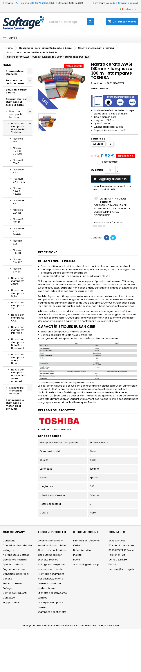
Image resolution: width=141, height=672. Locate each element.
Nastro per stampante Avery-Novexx (17, 359)
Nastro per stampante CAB (17, 317)
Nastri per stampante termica (16, 114)
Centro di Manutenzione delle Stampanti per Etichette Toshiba (52, 554)
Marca (95, 88)
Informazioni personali (86, 540)
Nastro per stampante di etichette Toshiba (18, 128)
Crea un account (128, 3)
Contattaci (9, 597)
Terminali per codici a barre (15, 82)
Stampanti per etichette (15, 72)
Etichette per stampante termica (16, 390)
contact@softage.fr (121, 569)
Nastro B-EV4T (18, 162)
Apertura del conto (14, 564)
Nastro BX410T (17, 251)
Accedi (110, 3)
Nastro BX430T (17, 270)
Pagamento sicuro (14, 569)
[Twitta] (113, 237)
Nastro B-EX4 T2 (18, 211)
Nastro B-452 (18, 171)
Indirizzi (77, 555)
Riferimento (98, 83)
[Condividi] (106, 237)
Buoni (76, 559)
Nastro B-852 (18, 202)
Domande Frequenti (15, 593)
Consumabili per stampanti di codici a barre (16, 102)
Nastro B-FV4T (18, 140)
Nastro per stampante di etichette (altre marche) (18, 375)
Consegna (9, 540)
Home (7, 65)
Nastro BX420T (17, 261)
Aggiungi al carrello (110, 179)
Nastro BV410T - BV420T (18, 151)
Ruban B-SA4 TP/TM (19, 180)
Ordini (76, 545)
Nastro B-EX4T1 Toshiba (18, 231)
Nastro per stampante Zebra (17, 281)
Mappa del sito (12, 602)
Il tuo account (85, 532)
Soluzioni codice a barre (16, 91)
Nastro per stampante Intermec (17, 330)
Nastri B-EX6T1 (18, 242)
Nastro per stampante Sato (17, 293)
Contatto (8, 3)
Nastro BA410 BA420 (17, 191)
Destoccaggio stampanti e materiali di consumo (15, 404)
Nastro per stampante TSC (17, 305)
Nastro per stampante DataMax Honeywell (17, 344)
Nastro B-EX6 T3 (18, 220)
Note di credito (82, 550)
